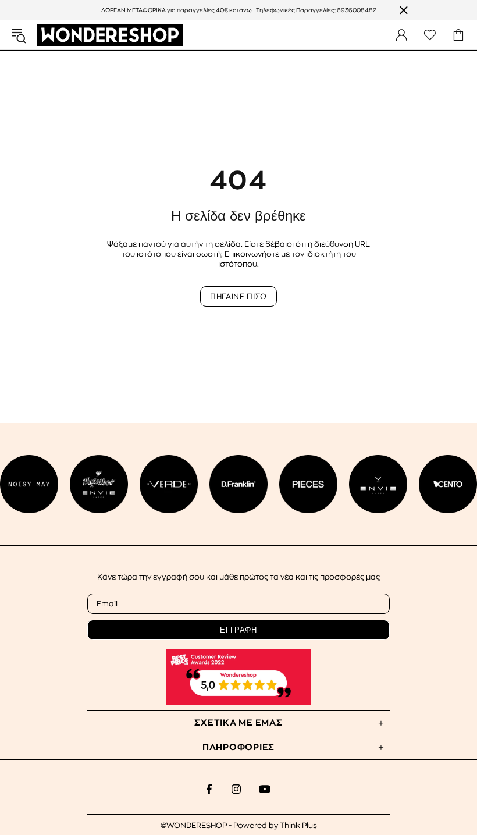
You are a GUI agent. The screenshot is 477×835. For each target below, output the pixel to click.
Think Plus (298, 825)
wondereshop (110, 35)
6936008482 (356, 10)
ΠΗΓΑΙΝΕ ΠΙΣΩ (238, 296)
